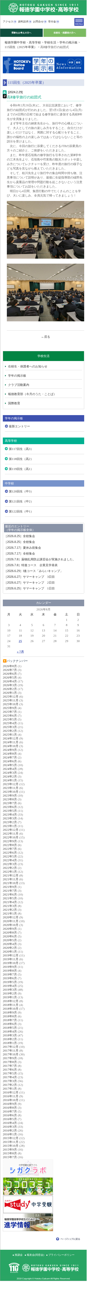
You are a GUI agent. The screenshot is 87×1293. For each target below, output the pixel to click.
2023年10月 (11, 791)
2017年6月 (10, 1069)
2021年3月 (10, 906)
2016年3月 (10, 1126)
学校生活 (50, 42)
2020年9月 (10, 928)
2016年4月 (10, 1123)
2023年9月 (10, 795)
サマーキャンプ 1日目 (29, 588)
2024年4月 (10, 769)
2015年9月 (10, 1149)
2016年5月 (10, 1119)
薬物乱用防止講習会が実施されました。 (40, 559)
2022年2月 (10, 867)
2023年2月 (10, 822)
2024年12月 (11, 738)
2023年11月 (11, 788)
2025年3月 (10, 727)
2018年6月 (10, 1024)
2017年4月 (10, 1077)
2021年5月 (10, 898)
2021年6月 (10, 894)
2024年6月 (10, 761)
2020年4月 (10, 944)
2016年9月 (10, 1103)
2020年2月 (10, 947)
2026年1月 (10, 692)
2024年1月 (10, 780)
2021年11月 (11, 879)
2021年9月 (10, 887)
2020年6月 (10, 936)
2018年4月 (10, 1031)
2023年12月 (11, 784)
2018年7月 (10, 1020)
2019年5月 (10, 982)
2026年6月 (10, 673)
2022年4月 (10, 860)
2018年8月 (10, 1016)
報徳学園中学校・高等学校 (23, 42)
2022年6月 (10, 852)
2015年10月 (11, 1145)
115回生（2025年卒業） (21, 47)
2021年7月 (10, 890)
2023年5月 (10, 810)
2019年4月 (10, 985)
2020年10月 (11, 925)
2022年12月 (11, 829)
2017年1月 (10, 1088)
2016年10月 (11, 1100)
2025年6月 (10, 715)
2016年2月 (10, 1130)
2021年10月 (11, 883)
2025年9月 (10, 708)
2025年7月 (10, 711)
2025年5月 (10, 719)
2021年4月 (10, 902)
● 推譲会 (17, 1254)
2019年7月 (10, 974)
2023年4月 (10, 814)
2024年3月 (10, 772)
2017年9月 (10, 1058)
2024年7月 (10, 757)
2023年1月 (10, 826)
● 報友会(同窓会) (34, 1254)
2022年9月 (10, 841)
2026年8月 (10, 666)
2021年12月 (11, 875)
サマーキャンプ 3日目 (29, 576)
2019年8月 (10, 970)
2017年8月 (10, 1062)
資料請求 (23, 21)
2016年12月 (11, 1092)
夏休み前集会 (22, 547)
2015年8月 (10, 1153)
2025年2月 (10, 730)
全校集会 (19, 536)
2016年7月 (10, 1111)
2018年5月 (10, 1027)
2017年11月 (11, 1050)
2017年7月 (10, 1065)
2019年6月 (10, 978)
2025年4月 (10, 723)
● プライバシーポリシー (60, 1254)
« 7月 (20, 651)
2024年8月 (10, 753)
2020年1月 (10, 951)
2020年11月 (11, 921)
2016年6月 (10, 1115)
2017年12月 (11, 1046)
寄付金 (52, 21)
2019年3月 (10, 989)
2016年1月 (10, 1134)
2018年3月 (10, 1035)
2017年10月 (11, 1054)
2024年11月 (11, 742)
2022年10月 (11, 837)
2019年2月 (10, 993)
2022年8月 (10, 845)
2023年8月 (10, 799)
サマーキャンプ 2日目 (29, 582)
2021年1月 (10, 913)
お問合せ (38, 21)
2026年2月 (10, 689)
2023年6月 (10, 807)
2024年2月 (10, 776)
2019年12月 (11, 955)
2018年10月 (11, 1008)
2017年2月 (10, 1084)
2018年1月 (10, 1043)
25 (20, 641)
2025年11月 (11, 700)
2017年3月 (10, 1081)
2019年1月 (10, 997)
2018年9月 (10, 1012)
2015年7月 (10, 1157)
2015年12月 (11, 1138)
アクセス (8, 21)
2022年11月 (11, 833)
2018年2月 (10, 1039)
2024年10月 (11, 746)
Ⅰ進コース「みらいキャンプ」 (33, 571)
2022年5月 (10, 856)
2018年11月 (11, 1005)
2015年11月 (11, 1142)
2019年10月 (11, 963)
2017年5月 (10, 1073)
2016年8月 (10, 1107)
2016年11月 (11, 1096)
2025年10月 (11, 704)
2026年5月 (10, 677)
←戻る (45, 336)
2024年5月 (10, 765)
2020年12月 (11, 917)
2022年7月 (10, 848)
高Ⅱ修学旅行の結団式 (24, 97)
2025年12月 (11, 696)
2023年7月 (10, 803)
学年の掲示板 (68, 42)
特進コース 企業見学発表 (31, 565)
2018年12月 (11, 1001)
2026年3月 (10, 685)
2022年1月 (10, 871)
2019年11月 (11, 959)
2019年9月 (10, 966)
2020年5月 (10, 940)
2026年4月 (10, 681)
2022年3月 (10, 864)
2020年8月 (10, 932)
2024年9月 (10, 749)
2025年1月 (10, 734)
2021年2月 (10, 909)
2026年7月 (10, 670)
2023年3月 (10, 818)
